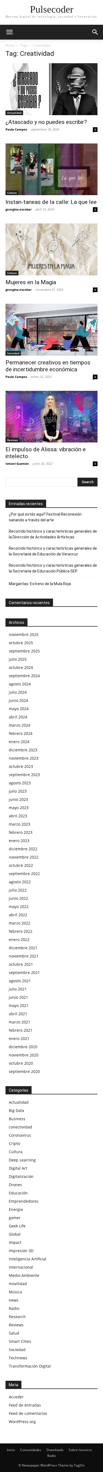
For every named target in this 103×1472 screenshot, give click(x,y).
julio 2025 (18, 659)
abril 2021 (18, 1013)
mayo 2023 (19, 807)
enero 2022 (19, 939)
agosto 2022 (20, 881)
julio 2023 (18, 791)
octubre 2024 (21, 667)
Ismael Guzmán (17, 463)
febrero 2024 (20, 733)
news (13, 1300)
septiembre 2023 (24, 774)
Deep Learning (22, 1160)
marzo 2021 (19, 1022)
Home (10, 45)
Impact (15, 1242)
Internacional (21, 1267)
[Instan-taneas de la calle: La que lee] (51, 169)
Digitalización (21, 1176)
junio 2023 (18, 799)
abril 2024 (18, 717)
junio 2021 (18, 997)
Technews (18, 1357)
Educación (18, 1193)
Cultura (12, 193)
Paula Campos (16, 129)
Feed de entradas (25, 1405)
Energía (16, 1209)
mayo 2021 (19, 1005)
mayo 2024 (19, 708)
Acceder (16, 1396)
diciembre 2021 (23, 947)
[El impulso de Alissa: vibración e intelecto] (51, 417)
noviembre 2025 (23, 634)
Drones (15, 1184)
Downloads (54, 1450)
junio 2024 (18, 700)
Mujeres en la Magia (30, 282)
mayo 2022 (19, 906)
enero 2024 (19, 741)
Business (17, 1118)
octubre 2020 (21, 1063)
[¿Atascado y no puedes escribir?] (51, 89)
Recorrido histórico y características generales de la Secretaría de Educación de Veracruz (53, 551)
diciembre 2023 (23, 749)
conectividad (20, 1127)
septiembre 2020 (24, 1071)
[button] (9, 32)
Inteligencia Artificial (27, 1258)
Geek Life (17, 1225)
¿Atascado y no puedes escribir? (46, 122)
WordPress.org (22, 1421)
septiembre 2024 (24, 675)
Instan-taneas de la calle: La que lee (51, 202)
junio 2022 (18, 898)
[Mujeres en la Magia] (51, 249)
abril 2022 (18, 914)
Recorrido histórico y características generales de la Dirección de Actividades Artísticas (53, 534)
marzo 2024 (19, 725)
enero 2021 (19, 1038)
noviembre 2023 (23, 758)
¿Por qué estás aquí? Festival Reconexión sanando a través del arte (45, 517)
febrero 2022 (20, 931)
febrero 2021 (20, 1030)
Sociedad (13, 353)
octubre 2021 (21, 964)
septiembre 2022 (24, 873)
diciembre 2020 (23, 1046)
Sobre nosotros (80, 1450)
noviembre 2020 (23, 1055)
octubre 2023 (21, 766)
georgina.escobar (18, 209)
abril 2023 (18, 815)
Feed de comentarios (28, 1413)
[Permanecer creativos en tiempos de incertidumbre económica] (51, 330)
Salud (14, 1333)
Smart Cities (20, 1341)
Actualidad (14, 113)
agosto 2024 (20, 684)
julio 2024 (18, 692)
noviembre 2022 (23, 857)
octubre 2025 (21, 642)
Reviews (12, 440)
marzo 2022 (19, 923)
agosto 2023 (20, 782)
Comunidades (30, 1450)
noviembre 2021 (23, 956)
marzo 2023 (19, 824)
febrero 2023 (20, 832)
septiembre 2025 (24, 651)
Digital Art (18, 1168)
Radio (14, 1308)
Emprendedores (23, 1201)
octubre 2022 (21, 865)
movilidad (18, 1283)
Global (15, 1234)
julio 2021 (18, 989)
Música (15, 1291)
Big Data (16, 1110)
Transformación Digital (30, 1366)
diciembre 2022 (23, 848)
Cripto (14, 1143)
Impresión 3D (21, 1250)
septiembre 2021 (24, 972)
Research (17, 1316)
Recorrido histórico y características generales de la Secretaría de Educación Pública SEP (53, 568)
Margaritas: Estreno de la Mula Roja (40, 584)
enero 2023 (19, 840)
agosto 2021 (20, 980)
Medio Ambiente (24, 1275)
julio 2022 (18, 890)
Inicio (11, 1450)
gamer (15, 1217)
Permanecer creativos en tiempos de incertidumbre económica (47, 366)
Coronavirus (20, 1135)
